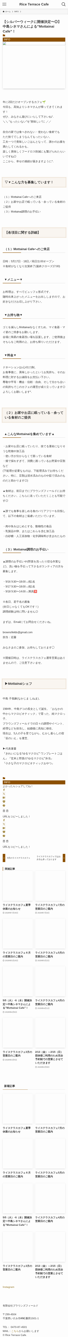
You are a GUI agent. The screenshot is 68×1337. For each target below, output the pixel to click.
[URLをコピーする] (5, 811)
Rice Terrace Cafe (34, 4)
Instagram (8, 1287)
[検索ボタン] (63, 4)
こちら (15, 1331)
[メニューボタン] (4, 4)
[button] (4, 790)
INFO (7, 39)
